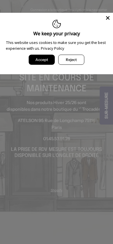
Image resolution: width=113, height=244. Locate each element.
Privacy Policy (52, 48)
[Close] (108, 18)
